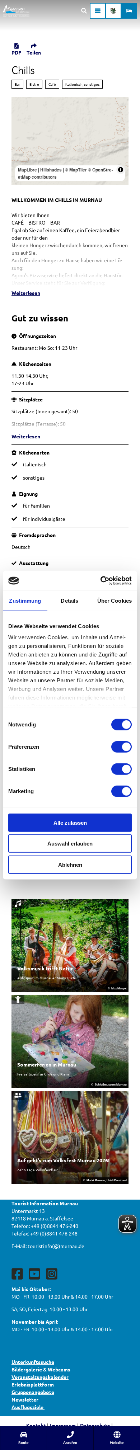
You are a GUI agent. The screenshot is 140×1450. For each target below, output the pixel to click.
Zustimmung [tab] (25, 600)
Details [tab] (69, 600)
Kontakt (36, 1425)
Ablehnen (70, 864)
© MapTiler (76, 169)
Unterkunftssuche (32, 1362)
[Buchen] (129, 11)
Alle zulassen (70, 822)
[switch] (121, 746)
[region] (70, 141)
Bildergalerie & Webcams (40, 1369)
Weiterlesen (25, 292)
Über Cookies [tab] (114, 600)
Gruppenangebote (32, 1392)
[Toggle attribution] (120, 169)
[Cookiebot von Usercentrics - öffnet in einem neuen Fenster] (101, 580)
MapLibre (27, 169)
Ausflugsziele (28, 1407)
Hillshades (51, 169)
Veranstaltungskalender (40, 1377)
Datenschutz (95, 1425)
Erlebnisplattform (32, 1384)
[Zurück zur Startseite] (16, 11)
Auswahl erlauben (70, 844)
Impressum (63, 1425)
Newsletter (25, 1399)
